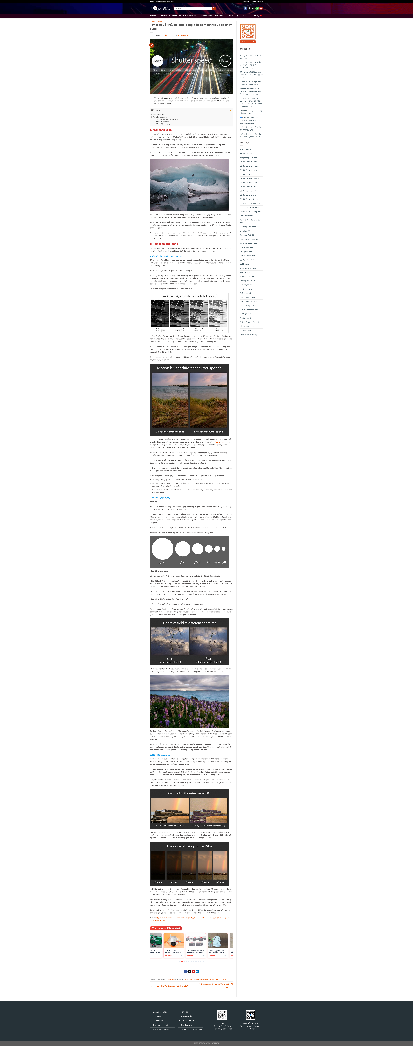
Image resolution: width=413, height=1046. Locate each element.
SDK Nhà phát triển (247, 276)
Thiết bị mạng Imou (247, 297)
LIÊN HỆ (222, 1023)
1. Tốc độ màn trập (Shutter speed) (167, 119)
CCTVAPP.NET (184, 35)
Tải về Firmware (246, 289)
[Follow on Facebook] (245, 8)
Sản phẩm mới (245, 272)
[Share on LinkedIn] (197, 971)
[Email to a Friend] (189, 971)
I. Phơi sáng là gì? (157, 114)
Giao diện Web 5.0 (247, 235)
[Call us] (257, 8)
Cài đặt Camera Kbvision (249, 178)
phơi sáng (206, 979)
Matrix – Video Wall (247, 256)
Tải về (231, 16)
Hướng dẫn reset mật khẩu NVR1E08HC (250, 56)
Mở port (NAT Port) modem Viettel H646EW (170, 986)
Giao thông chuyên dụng (249, 239)
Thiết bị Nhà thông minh (249, 310)
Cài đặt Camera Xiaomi (249, 199)
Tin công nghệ (245, 318)
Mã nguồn (173, 16)
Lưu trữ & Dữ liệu (246, 247)
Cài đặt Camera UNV (248, 195)
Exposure (192, 979)
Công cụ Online (207, 16)
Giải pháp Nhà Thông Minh (250, 227)
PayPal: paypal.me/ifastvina (250, 1026)
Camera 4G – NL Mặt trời (250, 203)
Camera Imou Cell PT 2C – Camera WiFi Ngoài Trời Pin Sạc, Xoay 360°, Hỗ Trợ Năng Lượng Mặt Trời (251, 102)
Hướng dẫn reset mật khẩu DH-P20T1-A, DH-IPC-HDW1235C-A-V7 (250, 65)
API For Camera (246, 153)
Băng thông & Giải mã (248, 158)
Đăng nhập (246, 1)
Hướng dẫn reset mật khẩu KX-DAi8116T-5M (250, 128)
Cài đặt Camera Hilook (248, 170)
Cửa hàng (242, 16)
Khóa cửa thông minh (248, 243)
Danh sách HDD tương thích (251, 212)
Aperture (186, 979)
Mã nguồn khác (246, 252)
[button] (228, 111)
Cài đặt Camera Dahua (249, 162)
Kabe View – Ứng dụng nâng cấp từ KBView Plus (251, 112)
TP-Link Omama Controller (250, 322)
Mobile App (244, 264)
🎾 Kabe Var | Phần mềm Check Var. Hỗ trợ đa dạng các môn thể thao (250, 120)
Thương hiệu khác (247, 314)
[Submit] (214, 8)
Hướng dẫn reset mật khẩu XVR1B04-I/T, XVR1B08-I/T (250, 135)
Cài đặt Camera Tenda (248, 187)
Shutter (212, 979)
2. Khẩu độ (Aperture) (162, 122)
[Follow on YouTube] (261, 8)
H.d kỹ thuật (193, 16)
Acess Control (245, 149)
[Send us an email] (253, 8)
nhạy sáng (199, 979)
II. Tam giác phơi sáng (159, 117)
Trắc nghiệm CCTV (247, 326)
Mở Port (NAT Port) (247, 260)
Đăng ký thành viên (257, 1)
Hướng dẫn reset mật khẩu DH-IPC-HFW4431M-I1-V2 (250, 83)
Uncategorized (245, 330)
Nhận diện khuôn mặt (248, 268)
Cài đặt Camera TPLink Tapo (251, 191)
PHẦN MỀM (163, 16)
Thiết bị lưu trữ (245, 293)
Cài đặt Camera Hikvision (249, 166)
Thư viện (220, 16)
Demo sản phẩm (246, 216)
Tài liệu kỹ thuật (156, 21)
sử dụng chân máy (221, 442)
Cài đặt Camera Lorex (248, 182)
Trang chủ (154, 16)
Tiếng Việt (256, 16)
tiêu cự (217, 979)
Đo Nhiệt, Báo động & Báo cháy (250, 221)
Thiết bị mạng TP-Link (248, 306)
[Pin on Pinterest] (193, 971)
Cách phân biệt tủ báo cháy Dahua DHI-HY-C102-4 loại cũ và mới (251, 75)
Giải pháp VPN (245, 231)
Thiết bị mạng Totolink (248, 301)
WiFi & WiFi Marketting (248, 335)
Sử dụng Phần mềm (247, 281)
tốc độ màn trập (225, 979)
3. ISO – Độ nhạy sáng (163, 124)
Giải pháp (182, 16)
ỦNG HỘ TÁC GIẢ (250, 1023)
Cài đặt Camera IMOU (248, 174)
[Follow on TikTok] (249, 8)
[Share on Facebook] (186, 971)
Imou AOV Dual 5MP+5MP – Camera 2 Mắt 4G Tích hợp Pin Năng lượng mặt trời (250, 91)
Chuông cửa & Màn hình (249, 207)
